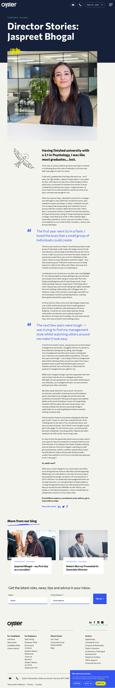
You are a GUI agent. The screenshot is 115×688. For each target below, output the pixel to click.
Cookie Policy (101, 678)
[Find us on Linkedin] (90, 622)
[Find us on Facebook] (94, 622)
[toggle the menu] (111, 5)
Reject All (88, 683)
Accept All (100, 683)
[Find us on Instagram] (98, 622)
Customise (77, 683)
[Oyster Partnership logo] (8, 5)
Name (10, 595)
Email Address (57, 595)
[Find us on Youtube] (102, 622)
